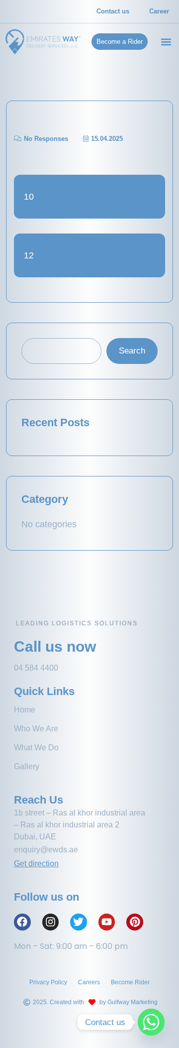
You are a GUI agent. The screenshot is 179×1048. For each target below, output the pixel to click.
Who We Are (36, 728)
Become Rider (130, 982)
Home (24, 709)
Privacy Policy (48, 982)
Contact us (112, 11)
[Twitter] (78, 922)
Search (132, 350)
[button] (166, 41)
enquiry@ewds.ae (47, 849)
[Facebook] (22, 922)
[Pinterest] (134, 922)
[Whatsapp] (151, 1022)
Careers (89, 982)
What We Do (36, 747)
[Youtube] (106, 922)
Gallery (26, 766)
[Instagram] (50, 922)
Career (159, 11)
